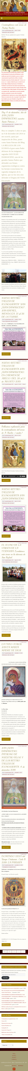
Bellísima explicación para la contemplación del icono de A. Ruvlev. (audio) (13, 429)
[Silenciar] (20, 476)
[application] (14, 476)
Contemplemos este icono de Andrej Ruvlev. (14, 26)
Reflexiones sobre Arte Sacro (8, 32)
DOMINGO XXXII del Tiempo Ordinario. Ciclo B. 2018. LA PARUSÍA (14, 859)
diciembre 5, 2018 (18, 772)
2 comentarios (23, 487)
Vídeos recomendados (6, 1034)
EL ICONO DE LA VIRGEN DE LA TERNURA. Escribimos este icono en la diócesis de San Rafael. (13, 551)
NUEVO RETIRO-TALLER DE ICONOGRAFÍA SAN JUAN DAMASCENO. (13, 494)
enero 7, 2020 (17, 30)
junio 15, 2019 (17, 501)
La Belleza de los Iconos (8, 957)
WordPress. (20, 1065)
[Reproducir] (3, 476)
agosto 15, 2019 (18, 384)
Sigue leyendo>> (6, 104)
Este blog (13, 1055)
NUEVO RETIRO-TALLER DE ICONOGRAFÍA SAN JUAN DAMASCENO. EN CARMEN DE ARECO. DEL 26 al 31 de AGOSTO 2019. (13, 372)
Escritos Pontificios (6, 1025)
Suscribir (5, 977)
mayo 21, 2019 (18, 560)
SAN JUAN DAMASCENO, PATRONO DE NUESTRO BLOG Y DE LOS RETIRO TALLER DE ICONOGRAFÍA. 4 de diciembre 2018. (13, 759)
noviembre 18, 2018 (19, 865)
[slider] (24, 476)
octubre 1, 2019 (18, 319)
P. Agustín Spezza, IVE (8, 30)
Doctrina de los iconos (6, 1023)
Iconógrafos (4, 1027)
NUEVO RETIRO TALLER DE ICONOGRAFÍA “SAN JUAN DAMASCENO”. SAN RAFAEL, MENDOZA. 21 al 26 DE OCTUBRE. (13, 307)
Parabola (14, 1065)
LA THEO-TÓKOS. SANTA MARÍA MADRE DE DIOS (12, 647)
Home (14, 1053)
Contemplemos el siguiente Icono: (9, 867)
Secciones (14, 1057)
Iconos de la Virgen (6, 1030)
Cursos (3, 321)
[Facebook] (27, 1)
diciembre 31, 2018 (18, 653)
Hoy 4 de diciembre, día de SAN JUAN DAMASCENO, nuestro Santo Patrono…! (14, 117)
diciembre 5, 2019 (18, 124)
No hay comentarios (22, 22)
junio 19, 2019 (17, 435)
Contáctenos (14, 1059)
